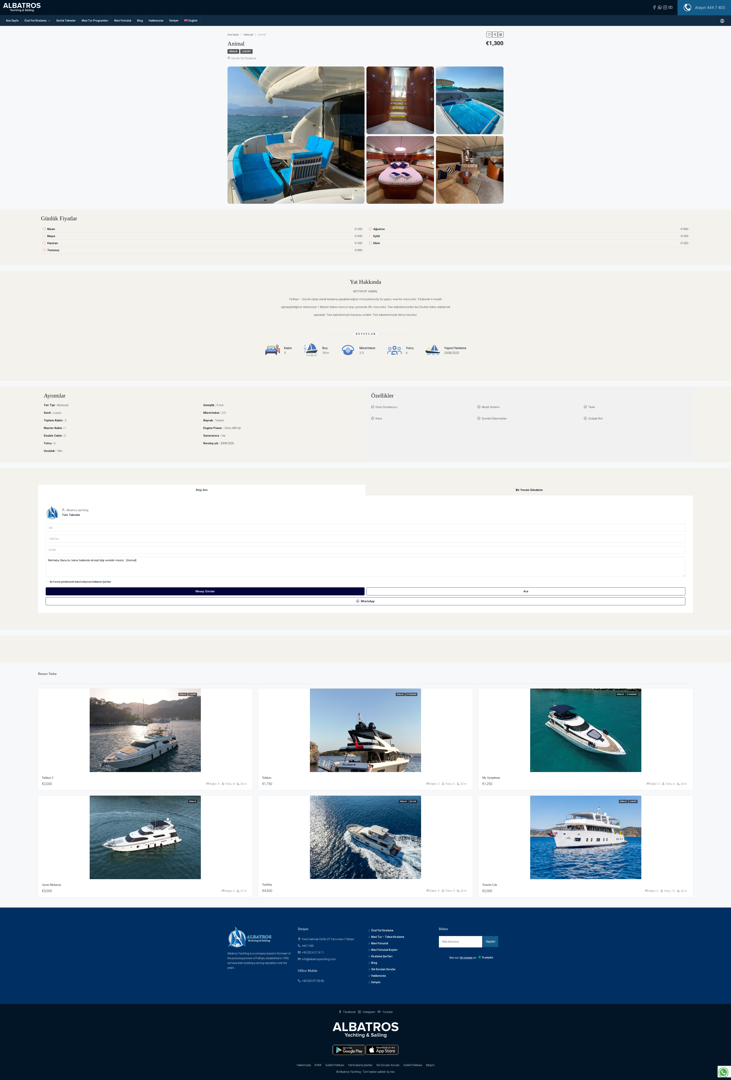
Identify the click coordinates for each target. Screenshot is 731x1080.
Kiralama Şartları (382, 956)
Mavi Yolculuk (122, 20)
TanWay (267, 884)
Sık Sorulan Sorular (383, 969)
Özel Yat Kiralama (35, 20)
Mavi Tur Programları (95, 20)
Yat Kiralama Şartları (360, 1065)
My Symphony (491, 777)
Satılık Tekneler (66, 20)
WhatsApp (367, 601)
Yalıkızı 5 (47, 777)
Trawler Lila (489, 884)
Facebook (349, 1011)
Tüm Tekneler (71, 515)
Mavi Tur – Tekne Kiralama (387, 936)
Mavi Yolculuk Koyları (384, 949)
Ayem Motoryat (51, 884)
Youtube (387, 1011)
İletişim (173, 20)
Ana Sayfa (12, 20)
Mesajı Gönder (205, 591)
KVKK (318, 1065)
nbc (392, 1071)
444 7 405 (716, 7)
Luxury (246, 51)
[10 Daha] (470, 169)
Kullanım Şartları (101, 581)
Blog (140, 20)
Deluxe (412, 801)
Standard (411, 694)
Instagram (369, 1011)
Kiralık (233, 51)
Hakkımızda (156, 20)
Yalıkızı (266, 777)
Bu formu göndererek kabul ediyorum (80, 581)
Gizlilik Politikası (334, 1065)
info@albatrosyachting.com (319, 959)
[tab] (202, 490)
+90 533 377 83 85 (313, 980)
